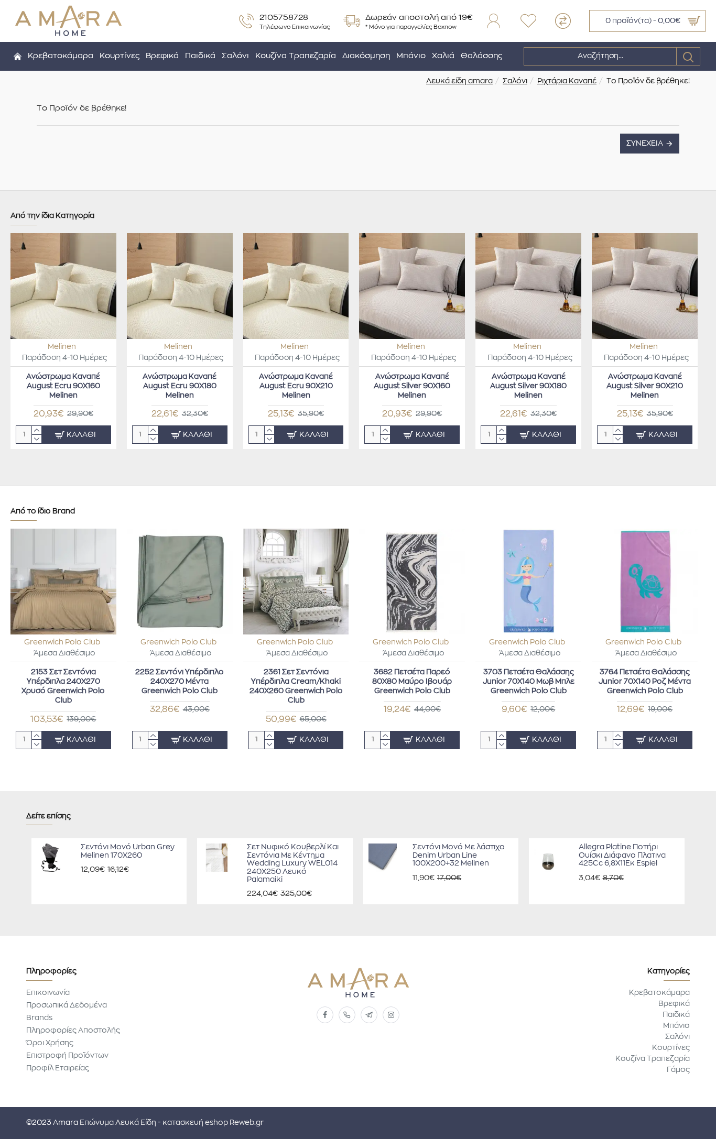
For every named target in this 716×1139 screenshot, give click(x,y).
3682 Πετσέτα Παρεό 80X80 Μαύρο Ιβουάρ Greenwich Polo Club (412, 682)
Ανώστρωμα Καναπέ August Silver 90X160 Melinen (412, 386)
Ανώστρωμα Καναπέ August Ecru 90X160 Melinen (63, 386)
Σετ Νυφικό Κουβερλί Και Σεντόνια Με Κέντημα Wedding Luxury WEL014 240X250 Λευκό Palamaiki (293, 863)
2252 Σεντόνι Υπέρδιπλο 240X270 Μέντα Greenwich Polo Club (179, 682)
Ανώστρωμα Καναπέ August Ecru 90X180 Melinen (179, 386)
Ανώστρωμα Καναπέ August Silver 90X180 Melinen (528, 386)
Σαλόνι (515, 81)
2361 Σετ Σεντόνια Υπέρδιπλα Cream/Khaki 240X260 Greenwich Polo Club (296, 687)
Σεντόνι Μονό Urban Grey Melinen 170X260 (128, 851)
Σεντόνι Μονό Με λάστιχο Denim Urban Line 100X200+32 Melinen (459, 855)
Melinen (62, 347)
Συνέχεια (644, 143)
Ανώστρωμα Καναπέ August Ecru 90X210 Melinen (296, 386)
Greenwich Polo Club (62, 642)
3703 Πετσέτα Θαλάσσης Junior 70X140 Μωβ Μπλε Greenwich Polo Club (528, 682)
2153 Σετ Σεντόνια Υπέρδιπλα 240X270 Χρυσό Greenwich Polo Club (63, 687)
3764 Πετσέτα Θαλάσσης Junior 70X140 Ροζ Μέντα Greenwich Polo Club (645, 682)
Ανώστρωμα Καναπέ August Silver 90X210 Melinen (644, 386)
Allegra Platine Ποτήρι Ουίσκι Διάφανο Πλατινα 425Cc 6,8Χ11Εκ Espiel (622, 855)
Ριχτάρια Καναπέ (566, 81)
